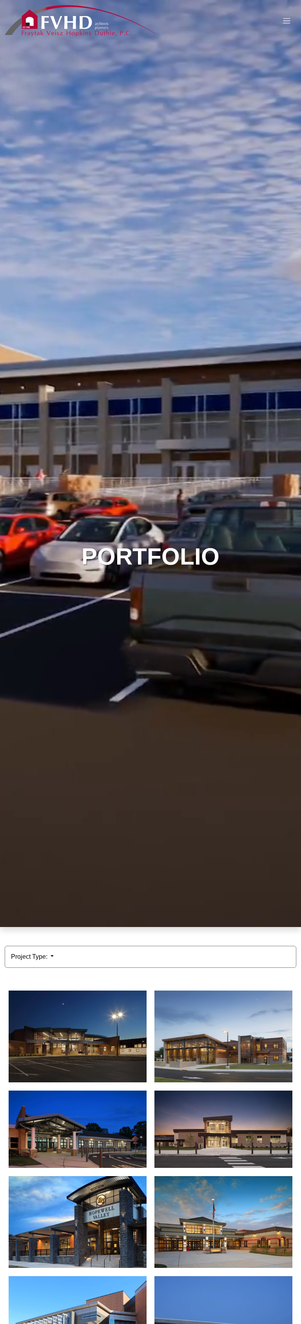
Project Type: (30, 956)
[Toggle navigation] (286, 21)
